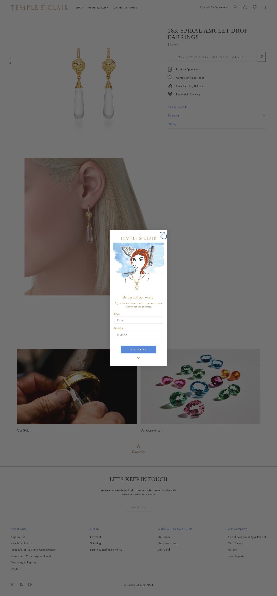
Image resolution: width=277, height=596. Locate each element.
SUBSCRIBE (138, 349)
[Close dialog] (164, 236)
